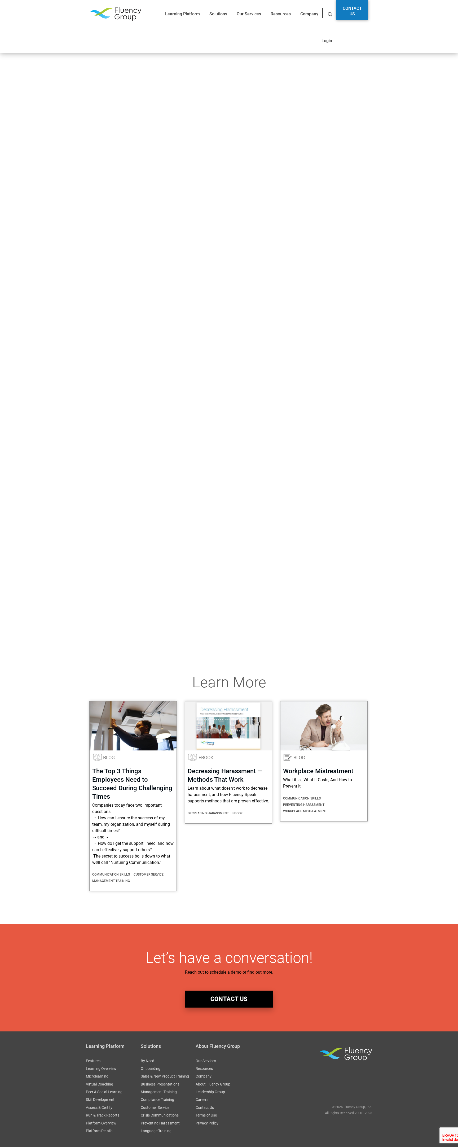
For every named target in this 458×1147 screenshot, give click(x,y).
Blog (109, 757)
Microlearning (97, 1076)
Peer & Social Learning (104, 1092)
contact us (229, 999)
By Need (147, 1061)
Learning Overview (101, 1068)
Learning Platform (182, 13)
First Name (98, 506)
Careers (202, 1100)
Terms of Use (206, 1115)
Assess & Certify (99, 1107)
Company (309, 13)
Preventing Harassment (303, 805)
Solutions (218, 13)
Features (93, 1061)
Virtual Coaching (99, 1084)
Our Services (249, 13)
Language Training (156, 1131)
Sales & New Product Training (165, 1076)
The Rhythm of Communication (115, 600)
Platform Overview (101, 1123)
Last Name (148, 506)
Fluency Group (115, 14)
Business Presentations (160, 1084)
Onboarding (150, 1068)
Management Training (111, 881)
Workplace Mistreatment (318, 771)
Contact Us (352, 11)
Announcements (101, 629)
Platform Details (99, 1131)
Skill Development (100, 1100)
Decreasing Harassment (208, 813)
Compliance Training (157, 1100)
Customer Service (149, 874)
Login (327, 40)
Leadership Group (210, 1092)
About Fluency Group (213, 1084)
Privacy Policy (207, 1123)
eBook (206, 757)
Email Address (101, 535)
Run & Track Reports (102, 1115)
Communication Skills (111, 874)
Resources (281, 13)
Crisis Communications (160, 1115)
